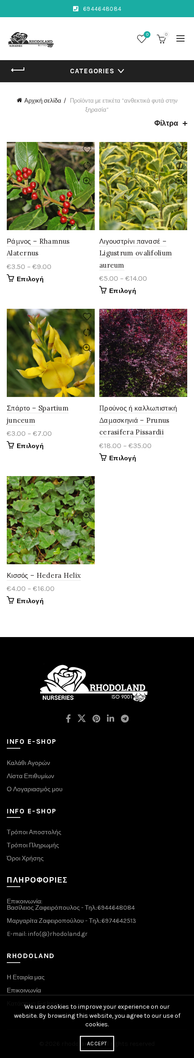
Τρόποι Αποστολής (34, 832)
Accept (97, 1043)
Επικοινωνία (24, 990)
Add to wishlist (87, 150)
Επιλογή (30, 279)
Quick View (87, 181)
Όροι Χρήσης (25, 858)
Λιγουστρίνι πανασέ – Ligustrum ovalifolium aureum (135, 253)
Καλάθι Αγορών (28, 763)
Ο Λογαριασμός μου (35, 789)
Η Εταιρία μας (26, 977)
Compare (87, 166)
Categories (92, 71)
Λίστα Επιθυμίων (30, 776)
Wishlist (147, 34)
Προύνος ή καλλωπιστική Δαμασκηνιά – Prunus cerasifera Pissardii (138, 420)
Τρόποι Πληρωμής (33, 845)
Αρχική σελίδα (42, 100)
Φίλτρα (166, 123)
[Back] (18, 70)
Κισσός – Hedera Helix (44, 575)
